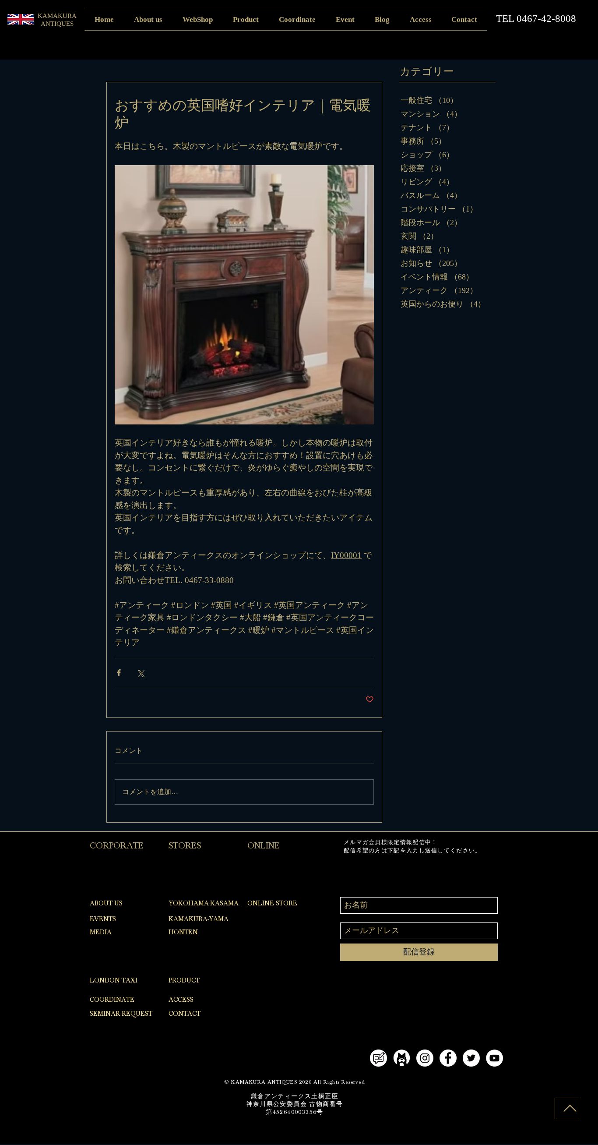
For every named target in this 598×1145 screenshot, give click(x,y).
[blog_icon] (378, 1058)
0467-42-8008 (546, 18)
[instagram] (424, 1058)
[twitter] (471, 1058)
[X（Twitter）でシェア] (140, 672)
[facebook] (448, 1058)
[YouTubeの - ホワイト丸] (494, 1058)
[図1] (401, 1058)
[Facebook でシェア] (119, 672)
